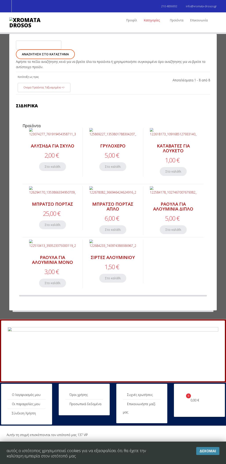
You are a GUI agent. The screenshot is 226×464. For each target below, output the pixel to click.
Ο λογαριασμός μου (26, 395)
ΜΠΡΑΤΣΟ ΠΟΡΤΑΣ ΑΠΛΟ (112, 206)
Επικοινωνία (199, 20)
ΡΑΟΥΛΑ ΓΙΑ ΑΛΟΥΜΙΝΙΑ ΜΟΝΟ (52, 259)
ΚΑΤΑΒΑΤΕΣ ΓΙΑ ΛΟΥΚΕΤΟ (173, 148)
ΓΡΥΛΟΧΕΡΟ (113, 146)
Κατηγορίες (152, 20)
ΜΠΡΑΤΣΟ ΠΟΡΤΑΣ (52, 204)
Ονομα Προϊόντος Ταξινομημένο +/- (44, 87)
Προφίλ (131, 20)
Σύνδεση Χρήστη (24, 413)
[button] (15, 6)
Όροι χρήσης (79, 395)
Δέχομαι (208, 451)
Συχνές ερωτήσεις (140, 395)
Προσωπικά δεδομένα (85, 404)
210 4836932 (169, 6)
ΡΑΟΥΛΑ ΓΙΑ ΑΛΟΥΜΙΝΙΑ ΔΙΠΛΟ (173, 206)
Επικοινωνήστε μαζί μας (139, 408)
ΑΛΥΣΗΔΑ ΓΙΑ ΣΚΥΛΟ (52, 146)
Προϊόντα (176, 20)
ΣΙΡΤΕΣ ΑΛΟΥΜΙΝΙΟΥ (113, 257)
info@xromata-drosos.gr (201, 6)
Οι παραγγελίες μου (26, 404)
